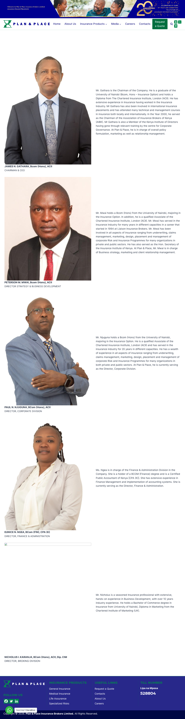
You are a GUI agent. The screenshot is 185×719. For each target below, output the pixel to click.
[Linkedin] (175, 25)
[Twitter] (11, 701)
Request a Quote (160, 23)
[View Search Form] (171, 24)
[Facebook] (175, 22)
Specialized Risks (59, 703)
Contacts (144, 23)
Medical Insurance (59, 693)
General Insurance (59, 688)
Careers (130, 23)
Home (57, 23)
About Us (70, 23)
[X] (179, 22)
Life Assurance (57, 698)
